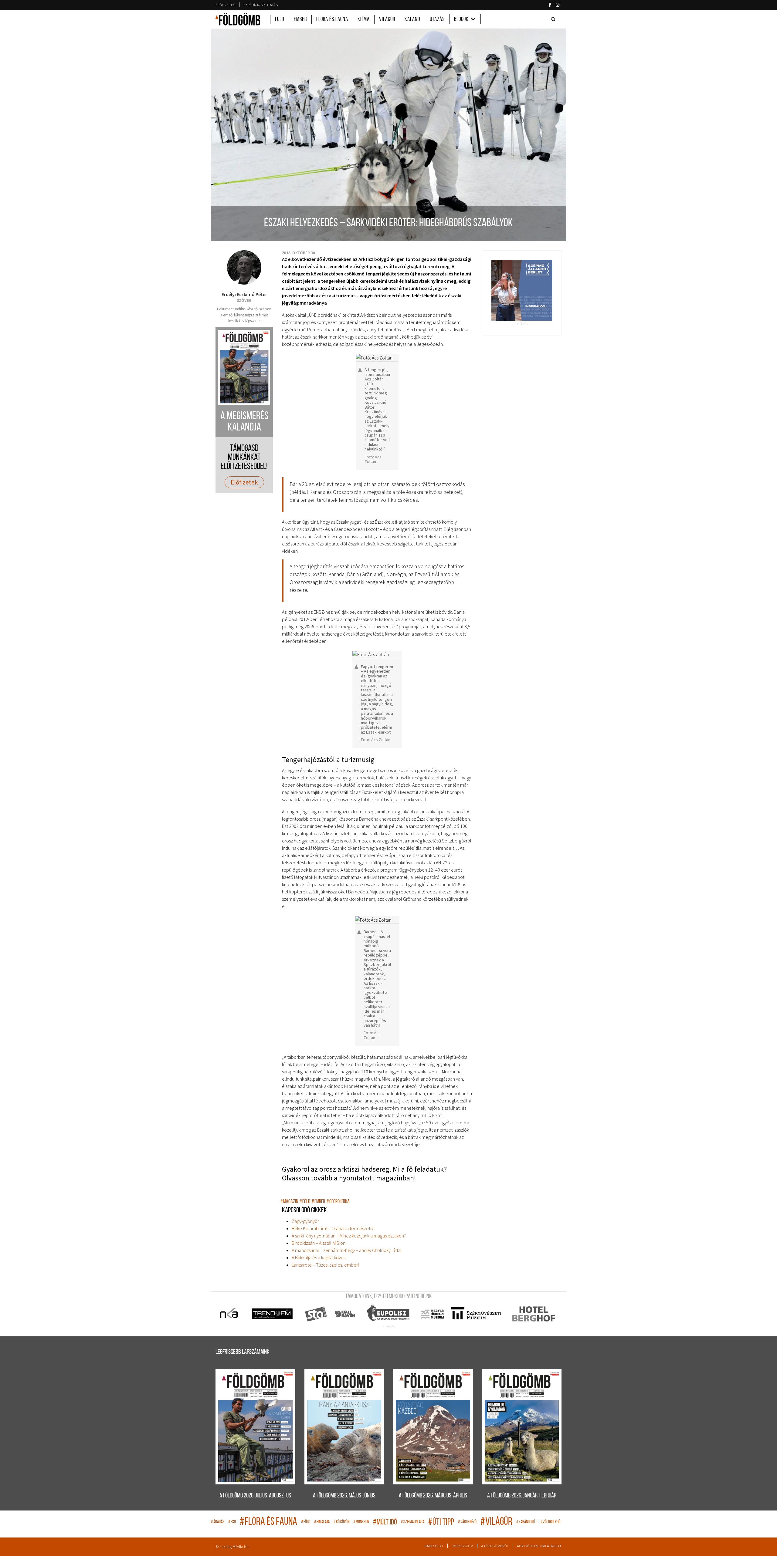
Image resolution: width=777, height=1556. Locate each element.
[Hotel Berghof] (533, 1314)
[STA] (316, 1314)
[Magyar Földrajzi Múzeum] (432, 1314)
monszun (361, 1522)
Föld (279, 19)
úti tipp (441, 1522)
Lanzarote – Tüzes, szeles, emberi (325, 1265)
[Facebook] (550, 5)
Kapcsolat (434, 1546)
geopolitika (338, 1201)
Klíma (364, 19)
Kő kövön (341, 1522)
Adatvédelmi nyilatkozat (539, 1546)
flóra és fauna (268, 1522)
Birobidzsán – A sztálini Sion (318, 1243)
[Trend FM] (272, 1314)
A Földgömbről (495, 1546)
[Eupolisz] (389, 1314)
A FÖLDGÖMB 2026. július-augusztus (255, 1496)
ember (318, 1201)
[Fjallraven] (345, 1314)
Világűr (387, 19)
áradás (217, 1522)
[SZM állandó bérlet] (521, 290)
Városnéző (467, 1522)
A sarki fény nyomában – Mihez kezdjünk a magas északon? (349, 1236)
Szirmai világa (412, 1522)
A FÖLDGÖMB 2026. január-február (521, 1496)
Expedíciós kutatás (260, 4)
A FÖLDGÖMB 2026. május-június (344, 1496)
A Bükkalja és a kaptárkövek (319, 1257)
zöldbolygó (550, 1522)
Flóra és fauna (332, 19)
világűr (496, 1522)
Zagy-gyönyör (305, 1221)
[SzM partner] (475, 1314)
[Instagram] (557, 5)
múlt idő (385, 1522)
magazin (289, 1201)
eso (232, 1522)
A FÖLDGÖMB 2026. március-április (433, 1496)
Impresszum (462, 1546)
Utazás (437, 19)
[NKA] (229, 1314)
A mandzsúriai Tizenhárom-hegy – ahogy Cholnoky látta (346, 1250)
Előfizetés (225, 4)
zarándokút (526, 1522)
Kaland (412, 19)
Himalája (322, 1522)
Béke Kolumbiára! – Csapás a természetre (333, 1228)
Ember (300, 19)
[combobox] (554, 19)
